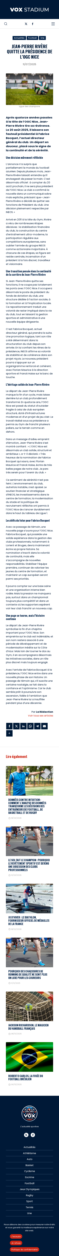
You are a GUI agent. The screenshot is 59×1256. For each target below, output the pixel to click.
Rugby (29, 1195)
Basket (29, 1165)
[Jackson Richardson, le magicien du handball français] (29, 1006)
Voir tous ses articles (40, 715)
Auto (29, 1159)
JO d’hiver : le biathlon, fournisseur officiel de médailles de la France (28, 920)
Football (32, 37)
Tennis (29, 1207)
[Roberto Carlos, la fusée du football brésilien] (29, 1057)
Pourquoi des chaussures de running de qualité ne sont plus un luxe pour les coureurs (27, 974)
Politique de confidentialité (24, 1249)
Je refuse (16, 1243)
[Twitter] (26, 24)
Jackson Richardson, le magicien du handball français (28, 1026)
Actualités (19, 37)
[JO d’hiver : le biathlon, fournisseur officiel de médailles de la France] (29, 898)
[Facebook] (32, 24)
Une (42, 37)
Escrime (29, 1177)
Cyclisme (29, 1171)
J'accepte (16, 1236)
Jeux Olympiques (29, 1189)
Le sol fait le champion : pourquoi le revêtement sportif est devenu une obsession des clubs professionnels (29, 865)
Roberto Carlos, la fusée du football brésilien (25, 1077)
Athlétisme (29, 1153)
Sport (29, 1201)
